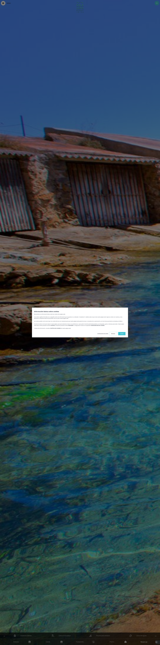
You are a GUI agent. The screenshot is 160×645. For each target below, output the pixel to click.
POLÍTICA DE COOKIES (55, 328)
